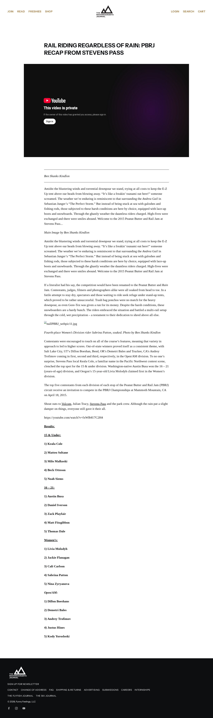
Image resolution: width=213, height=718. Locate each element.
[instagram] (16, 708)
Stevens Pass (98, 403)
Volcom (66, 403)
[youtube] (24, 708)
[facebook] (9, 708)
